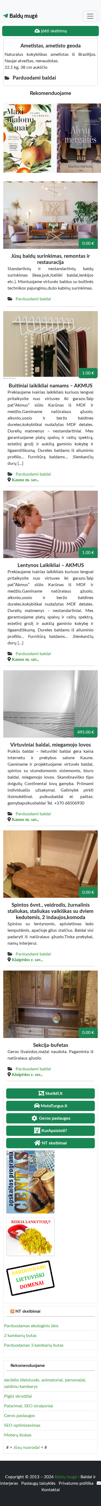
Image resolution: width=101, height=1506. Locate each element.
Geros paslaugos (19, 1416)
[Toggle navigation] (90, 16)
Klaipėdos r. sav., (27, 959)
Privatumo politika (77, 1483)
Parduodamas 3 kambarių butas (34, 1345)
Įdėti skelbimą (53, 31)
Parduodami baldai (33, 299)
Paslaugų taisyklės (39, 1483)
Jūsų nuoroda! (26, 1447)
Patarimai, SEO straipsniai (28, 1406)
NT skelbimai (27, 1311)
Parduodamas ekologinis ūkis (31, 1326)
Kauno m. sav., (25, 479)
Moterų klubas (18, 1435)
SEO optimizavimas (22, 1425)
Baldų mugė (23, 16)
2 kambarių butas (20, 1335)
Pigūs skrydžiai (18, 1396)
